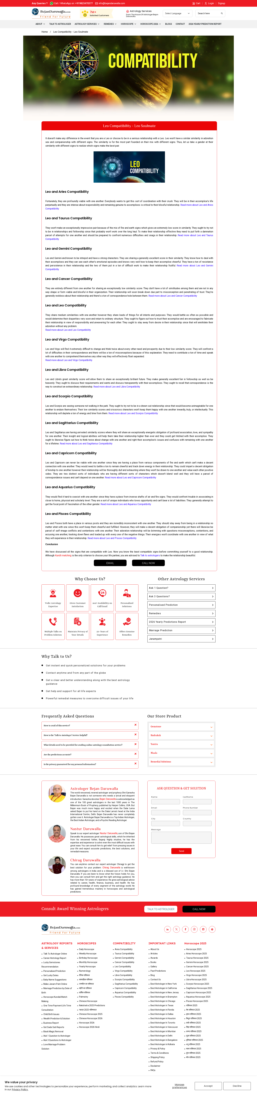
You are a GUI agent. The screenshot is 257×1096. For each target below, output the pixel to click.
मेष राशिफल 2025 (193, 1010)
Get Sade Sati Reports (53, 1027)
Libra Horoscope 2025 (196, 979)
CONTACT (180, 24)
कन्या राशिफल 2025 (194, 1031)
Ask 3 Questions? (159, 596)
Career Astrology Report (54, 958)
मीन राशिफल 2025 (193, 1057)
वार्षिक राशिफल (84, 992)
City (153, 819)
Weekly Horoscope (87, 953)
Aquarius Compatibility (125, 992)
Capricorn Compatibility (126, 988)
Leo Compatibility (123, 966)
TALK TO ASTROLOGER (60, 24)
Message (156, 830)
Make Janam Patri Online (55, 984)
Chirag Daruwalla (111, 867)
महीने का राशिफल (85, 988)
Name (154, 797)
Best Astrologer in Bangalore (164, 1040)
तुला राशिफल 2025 (193, 1035)
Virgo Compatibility (124, 971)
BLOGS (168, 24)
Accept (208, 1086)
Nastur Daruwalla (108, 833)
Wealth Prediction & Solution (56, 1018)
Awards (154, 958)
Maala (154, 753)
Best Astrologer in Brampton (164, 997)
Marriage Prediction (160, 630)
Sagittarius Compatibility (126, 984)
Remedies (155, 613)
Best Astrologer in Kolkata (163, 1044)
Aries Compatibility (124, 949)
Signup (221, 3)
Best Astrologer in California (164, 988)
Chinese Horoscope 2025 (90, 1014)
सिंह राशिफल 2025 (193, 1027)
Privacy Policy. (20, 1089)
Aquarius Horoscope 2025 (198, 997)
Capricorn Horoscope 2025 (198, 992)
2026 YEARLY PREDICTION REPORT (205, 24)
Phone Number (190, 808)
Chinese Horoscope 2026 (90, 1018)
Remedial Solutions (161, 762)
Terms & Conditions (160, 1053)
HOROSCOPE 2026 (149, 24)
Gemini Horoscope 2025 (197, 962)
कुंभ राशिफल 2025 (193, 1053)
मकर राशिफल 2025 (193, 1048)
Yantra (154, 744)
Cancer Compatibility (124, 962)
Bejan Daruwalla (107, 799)
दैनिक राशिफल (84, 975)
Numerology (85, 971)
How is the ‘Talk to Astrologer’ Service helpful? (65, 735)
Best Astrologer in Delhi (161, 1035)
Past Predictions (158, 971)
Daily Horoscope (86, 949)
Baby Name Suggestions (54, 979)
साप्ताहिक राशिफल (85, 979)
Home (44, 31)
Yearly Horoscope (87, 966)
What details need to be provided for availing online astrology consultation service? (83, 745)
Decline (237, 1086)
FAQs (153, 1070)
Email (110, 563)
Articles (154, 953)
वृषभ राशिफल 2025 (193, 1014)
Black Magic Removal (53, 1031)
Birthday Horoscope (88, 958)
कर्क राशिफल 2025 (193, 1023)
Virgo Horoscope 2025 (196, 975)
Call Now (148, 563)
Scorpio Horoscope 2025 (197, 984)
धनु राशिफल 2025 (193, 1044)
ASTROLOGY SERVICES (86, 24)
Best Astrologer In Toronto (163, 1023)
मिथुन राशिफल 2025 (194, 1018)
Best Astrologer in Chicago (163, 1001)
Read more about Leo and (86, 443)
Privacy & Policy (158, 1048)
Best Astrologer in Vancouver (164, 1027)
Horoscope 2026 (86, 1023)
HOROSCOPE (127, 24)
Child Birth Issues (51, 1014)
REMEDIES (109, 24)
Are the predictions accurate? (57, 755)
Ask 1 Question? (158, 588)
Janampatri (155, 638)
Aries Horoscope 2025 (196, 953)
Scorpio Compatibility (125, 979)
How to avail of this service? (57, 725)
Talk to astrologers (150, 555)
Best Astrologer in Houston (163, 1018)
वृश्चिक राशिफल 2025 (194, 1040)
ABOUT (39, 24)
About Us (155, 949)
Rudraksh (156, 735)
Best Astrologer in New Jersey (165, 992)
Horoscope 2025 (194, 949)
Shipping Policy (158, 1057)
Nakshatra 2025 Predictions (92, 1005)
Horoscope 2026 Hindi (89, 1027)
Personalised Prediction (163, 604)
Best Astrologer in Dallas (162, 1014)
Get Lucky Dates (50, 975)
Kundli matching (63, 555)
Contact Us (156, 979)
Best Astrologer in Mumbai (163, 1031)
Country (187, 819)
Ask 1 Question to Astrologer (56, 1036)
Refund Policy (157, 1061)
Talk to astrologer (160, 909)
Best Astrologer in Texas (162, 1005)
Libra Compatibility (123, 975)
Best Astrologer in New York (164, 984)
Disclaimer (155, 1066)
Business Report (51, 1023)
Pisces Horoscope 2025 (197, 1001)
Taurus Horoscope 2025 (197, 958)
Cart (198, 3)
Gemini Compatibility (124, 958)
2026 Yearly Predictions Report (167, 621)
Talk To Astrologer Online (55, 954)
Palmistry (83, 997)
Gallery (154, 966)
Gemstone (156, 726)
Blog (153, 975)
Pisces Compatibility (124, 997)
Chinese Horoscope (88, 1001)
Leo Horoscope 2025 (195, 971)
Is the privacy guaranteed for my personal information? (70, 764)
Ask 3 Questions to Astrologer (57, 1040)
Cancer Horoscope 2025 (197, 966)
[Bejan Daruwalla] (51, 13)
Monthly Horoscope (88, 962)
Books (153, 962)
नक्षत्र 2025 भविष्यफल (88, 1010)
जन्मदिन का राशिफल (86, 984)
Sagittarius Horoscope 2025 (199, 988)
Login (211, 3)
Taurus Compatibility (124, 953)
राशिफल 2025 (191, 1005)
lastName (188, 797)
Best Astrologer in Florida (162, 1010)
